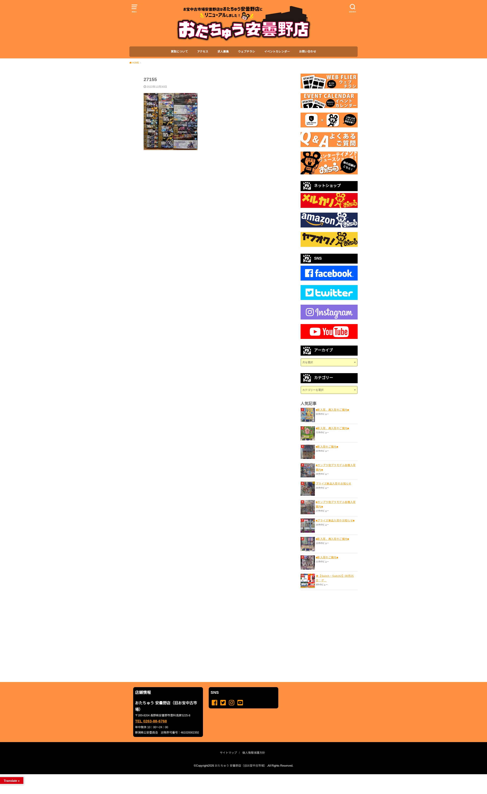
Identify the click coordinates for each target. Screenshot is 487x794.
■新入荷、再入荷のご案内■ (332, 409)
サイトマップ (228, 752)
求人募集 (223, 51)
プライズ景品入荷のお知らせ (333, 483)
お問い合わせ (307, 51)
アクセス (202, 51)
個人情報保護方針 (253, 752)
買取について (179, 51)
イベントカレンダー (277, 51)
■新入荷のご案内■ (327, 446)
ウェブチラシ (246, 51)
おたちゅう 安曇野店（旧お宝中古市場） (241, 765)
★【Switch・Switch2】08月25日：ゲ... (335, 578)
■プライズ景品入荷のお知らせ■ (335, 520)
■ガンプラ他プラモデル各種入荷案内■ (336, 467)
